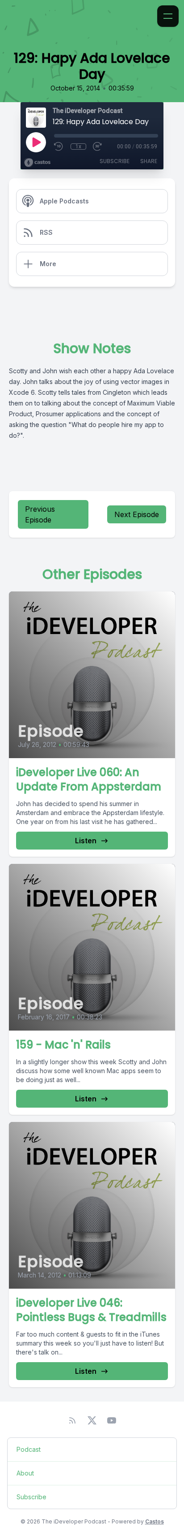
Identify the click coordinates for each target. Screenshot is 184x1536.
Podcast (29, 1449)
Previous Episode (40, 514)
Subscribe (115, 161)
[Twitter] (92, 1420)
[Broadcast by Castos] (37, 162)
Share (148, 161)
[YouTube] (112, 1420)
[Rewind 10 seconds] (59, 146)
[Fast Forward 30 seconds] (98, 146)
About (25, 1473)
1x (78, 146)
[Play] (36, 142)
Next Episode (136, 514)
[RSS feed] (72, 1420)
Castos (154, 1521)
